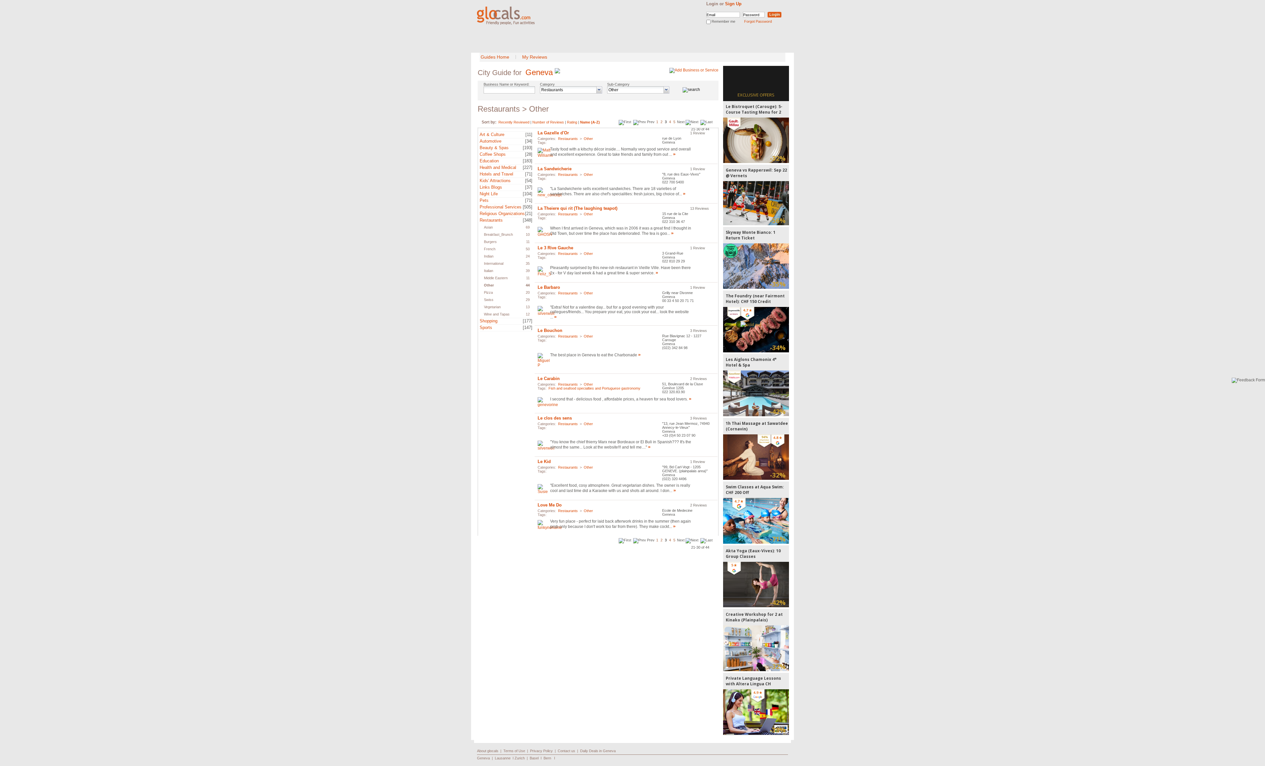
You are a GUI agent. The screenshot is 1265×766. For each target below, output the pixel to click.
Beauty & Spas (494, 147)
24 (528, 256)
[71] (528, 174)
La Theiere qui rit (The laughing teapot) (577, 208)
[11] (528, 134)
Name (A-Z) (590, 122)
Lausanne (503, 758)
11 (528, 242)
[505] (527, 207)
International (493, 263)
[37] (528, 187)
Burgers (490, 242)
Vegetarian (492, 307)
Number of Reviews (548, 122)
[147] (527, 327)
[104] (527, 193)
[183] (527, 160)
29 (528, 300)
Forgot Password (758, 21)
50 (528, 249)
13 (528, 307)
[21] (528, 213)
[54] (528, 180)
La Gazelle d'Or (553, 132)
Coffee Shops (493, 154)
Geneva (539, 72)
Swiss (488, 300)
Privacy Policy (541, 751)
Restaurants (491, 220)
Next (681, 122)
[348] (527, 220)
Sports (486, 327)
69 (528, 227)
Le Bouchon (550, 330)
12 (528, 314)
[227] (527, 167)
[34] (528, 141)
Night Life (489, 193)
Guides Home (495, 57)
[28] (528, 154)
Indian (488, 256)
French (489, 249)
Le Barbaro (549, 287)
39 (528, 271)
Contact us (566, 751)
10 (528, 234)
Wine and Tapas (497, 314)
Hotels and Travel (496, 174)
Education (489, 160)
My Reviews (534, 57)
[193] (527, 147)
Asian (488, 227)
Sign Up (733, 3)
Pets (484, 200)
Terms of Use (514, 751)
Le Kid (544, 461)
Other (489, 285)
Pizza (488, 292)
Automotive (490, 141)
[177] (527, 320)
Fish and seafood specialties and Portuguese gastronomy (594, 388)
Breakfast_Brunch (498, 234)
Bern (547, 758)
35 (528, 263)
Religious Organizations (502, 213)
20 (528, 292)
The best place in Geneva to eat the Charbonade (593, 355)
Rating (572, 122)
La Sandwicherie (555, 168)
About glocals (487, 751)
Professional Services (500, 207)
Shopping (488, 320)
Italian (488, 271)
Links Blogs (491, 187)
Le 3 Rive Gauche (555, 247)
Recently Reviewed (513, 122)
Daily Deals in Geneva (598, 751)
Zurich (520, 758)
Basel (534, 758)
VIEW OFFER (756, 140)
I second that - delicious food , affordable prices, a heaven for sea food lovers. (619, 399)
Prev (651, 122)
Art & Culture (492, 134)
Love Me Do (550, 505)
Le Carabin (549, 378)
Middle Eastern (496, 278)
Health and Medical (498, 167)
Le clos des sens (555, 418)
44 (528, 285)
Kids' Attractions (495, 180)
